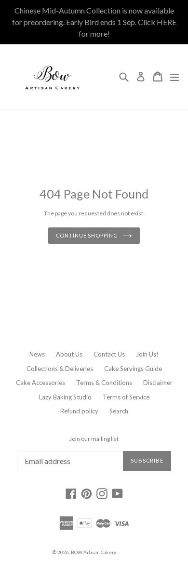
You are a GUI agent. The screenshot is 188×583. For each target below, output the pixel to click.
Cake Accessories (40, 382)
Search (118, 411)
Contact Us (109, 354)
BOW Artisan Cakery (93, 552)
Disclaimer (158, 382)
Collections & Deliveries (60, 368)
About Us (69, 354)
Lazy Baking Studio (65, 397)
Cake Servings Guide (133, 368)
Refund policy (79, 411)
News (37, 354)
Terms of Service (126, 397)
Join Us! (147, 354)
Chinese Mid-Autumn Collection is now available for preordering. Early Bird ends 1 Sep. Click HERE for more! (94, 22)
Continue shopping (87, 235)
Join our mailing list (94, 439)
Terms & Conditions (104, 382)
